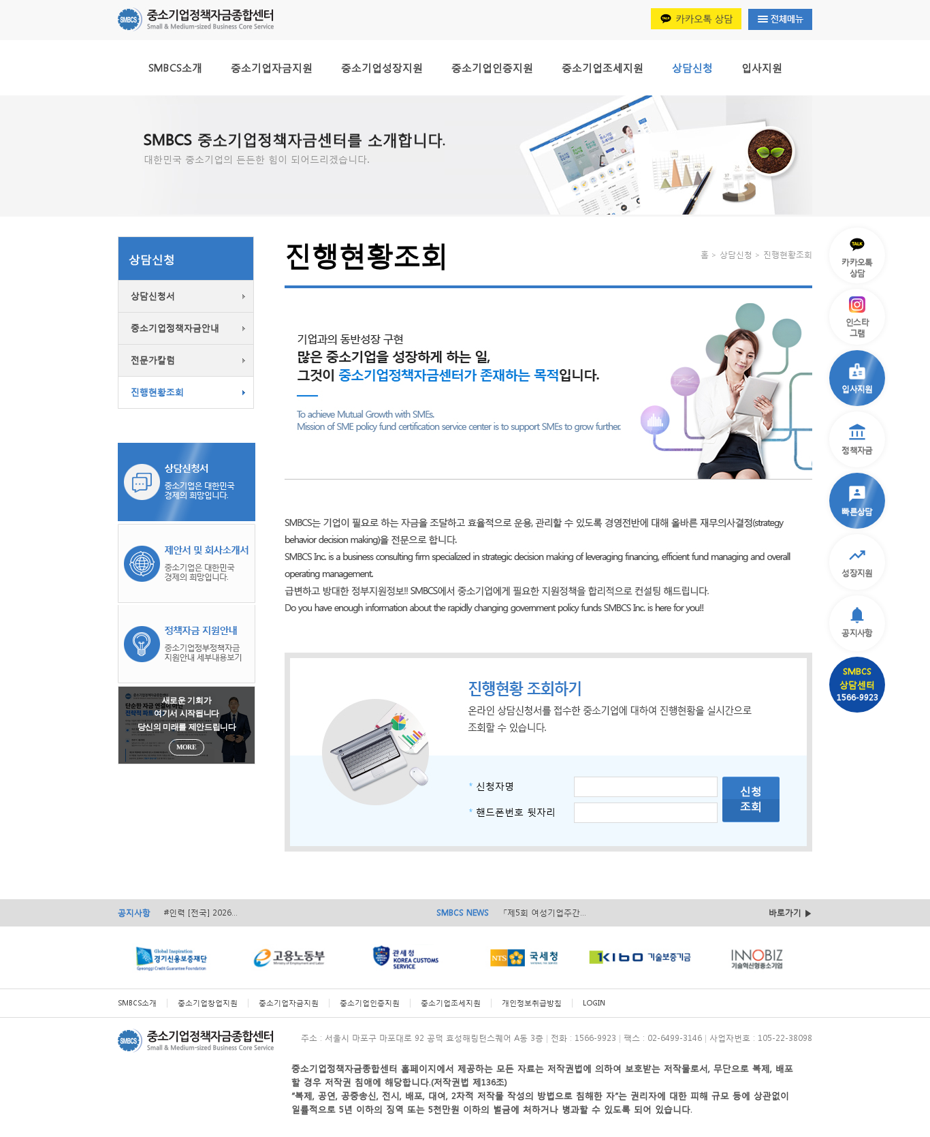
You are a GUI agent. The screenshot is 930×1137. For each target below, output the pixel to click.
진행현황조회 (157, 392)
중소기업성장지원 (382, 67)
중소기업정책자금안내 (175, 328)
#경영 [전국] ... (191, 912)
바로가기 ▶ (790, 912)
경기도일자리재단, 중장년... (552, 913)
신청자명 (491, 785)
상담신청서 (153, 296)
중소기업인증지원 (492, 67)
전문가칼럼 (153, 360)
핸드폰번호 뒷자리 (512, 811)
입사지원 (761, 67)
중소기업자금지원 (271, 67)
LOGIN (594, 1003)
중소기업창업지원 (208, 1003)
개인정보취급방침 (532, 1003)
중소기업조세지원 (602, 67)
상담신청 (692, 67)
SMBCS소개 (175, 67)
